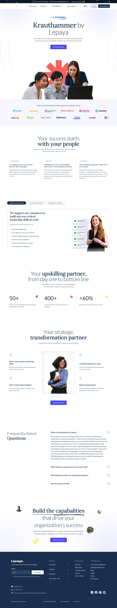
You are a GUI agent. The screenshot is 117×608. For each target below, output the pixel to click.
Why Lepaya (78, 567)
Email (13, 569)
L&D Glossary (95, 578)
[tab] (36, 203)
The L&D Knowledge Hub (98, 564)
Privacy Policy (76, 601)
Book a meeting (104, 6)
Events (93, 576)
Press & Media (79, 576)
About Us (78, 564)
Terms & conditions (64, 601)
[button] (44, 6)
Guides (93, 573)
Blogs (92, 570)
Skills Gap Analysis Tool (97, 567)
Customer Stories (80, 570)
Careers (77, 573)
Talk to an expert (58, 540)
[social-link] (92, 592)
